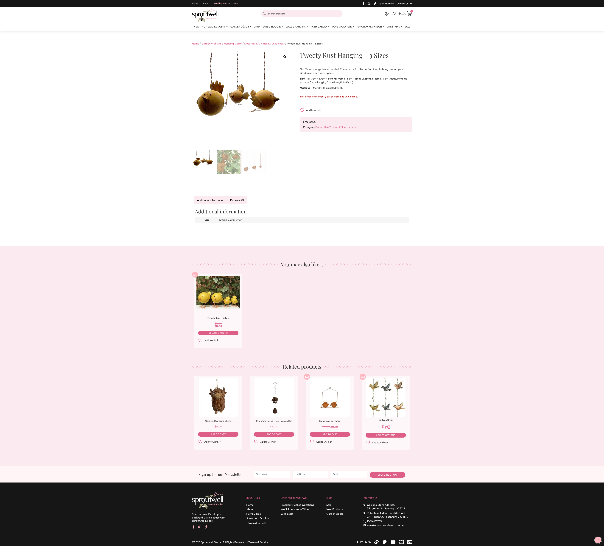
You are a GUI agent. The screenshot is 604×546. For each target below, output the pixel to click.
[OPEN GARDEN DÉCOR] (250, 26)
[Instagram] (369, 3)
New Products (334, 509)
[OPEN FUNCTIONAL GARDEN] (383, 26)
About (206, 3)
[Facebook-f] (363, 3)
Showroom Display (257, 518)
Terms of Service (256, 522)
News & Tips (253, 513)
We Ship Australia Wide (226, 3)
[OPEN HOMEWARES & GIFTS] (227, 26)
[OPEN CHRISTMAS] (401, 26)
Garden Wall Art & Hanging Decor (221, 43)
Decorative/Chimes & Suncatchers (264, 43)
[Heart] (394, 14)
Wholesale (287, 513)
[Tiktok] (375, 3)
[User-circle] (387, 14)
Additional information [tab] (210, 200)
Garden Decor (334, 513)
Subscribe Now (387, 474)
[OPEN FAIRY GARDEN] (329, 26)
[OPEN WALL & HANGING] (307, 26)
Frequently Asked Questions (297, 504)
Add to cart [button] (218, 434)
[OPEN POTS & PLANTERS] (353, 26)
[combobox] (302, 13)
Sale (328, 504)
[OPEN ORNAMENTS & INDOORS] (282, 26)
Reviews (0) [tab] (237, 200)
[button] (285, 57)
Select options (218, 333)
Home (195, 3)
